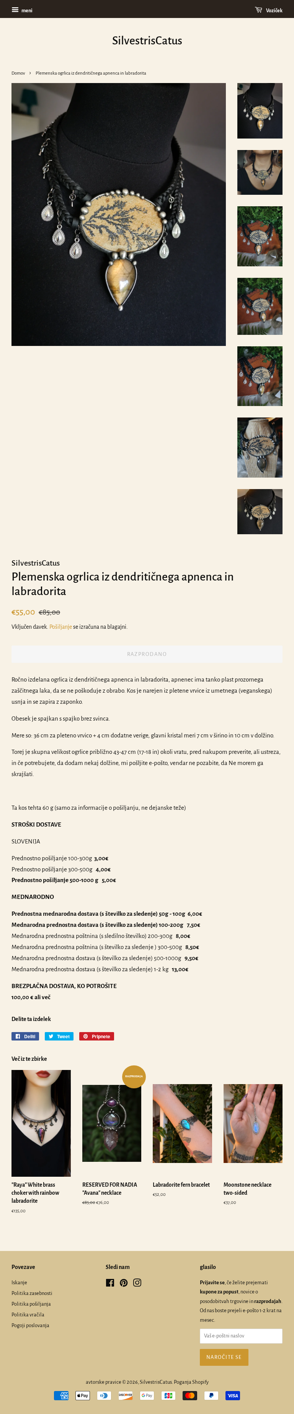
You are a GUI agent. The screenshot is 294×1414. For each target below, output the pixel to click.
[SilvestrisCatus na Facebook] (110, 1284)
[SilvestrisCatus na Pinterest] (123, 1284)
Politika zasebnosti (31, 1293)
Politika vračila (27, 1315)
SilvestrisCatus (147, 40)
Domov (18, 73)
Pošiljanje (60, 627)
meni (27, 10)
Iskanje (19, 1282)
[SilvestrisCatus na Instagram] (137, 1284)
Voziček (274, 10)
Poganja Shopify (191, 1382)
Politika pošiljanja (31, 1304)
